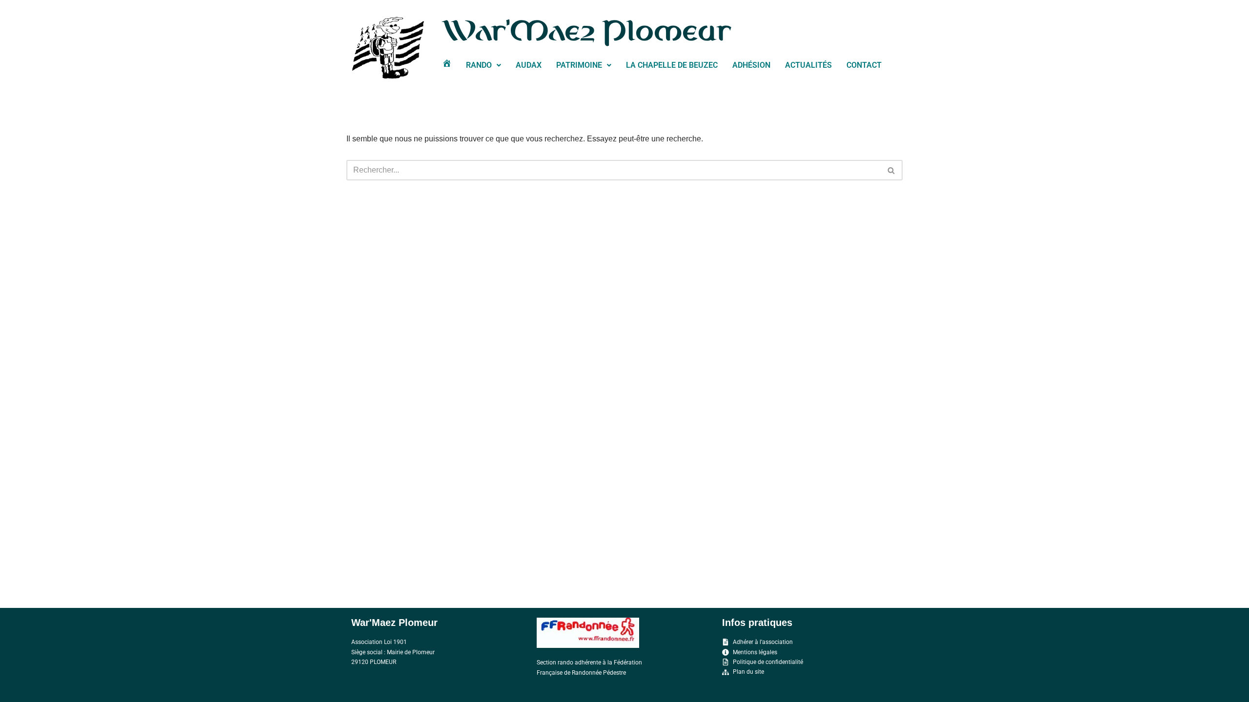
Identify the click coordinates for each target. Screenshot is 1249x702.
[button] (483, 65)
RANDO (479, 65)
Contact (864, 65)
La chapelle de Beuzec (672, 65)
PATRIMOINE (579, 65)
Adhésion (751, 65)
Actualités (808, 65)
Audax (529, 65)
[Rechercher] (892, 170)
